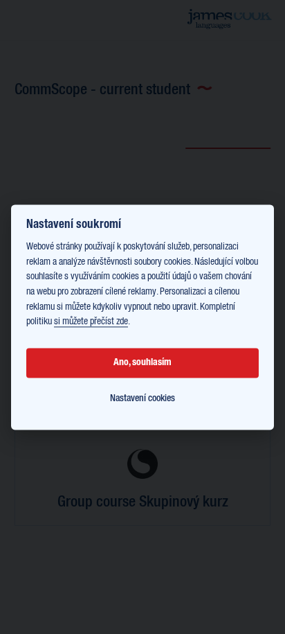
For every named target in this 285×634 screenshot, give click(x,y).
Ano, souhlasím (142, 363)
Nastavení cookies (142, 399)
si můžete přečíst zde (91, 322)
